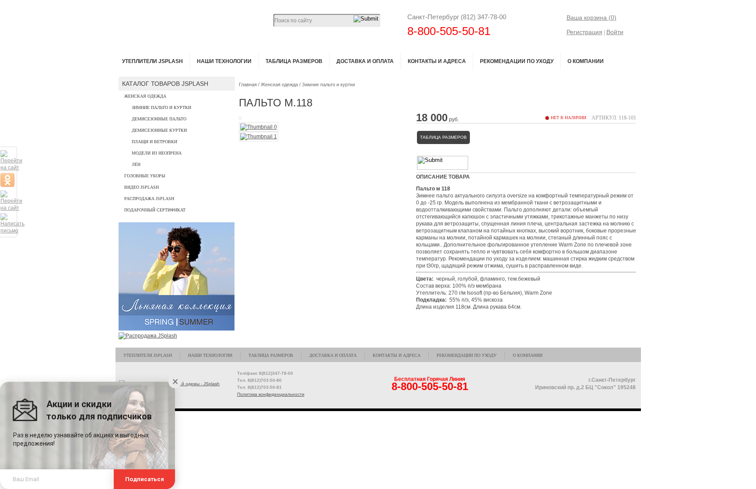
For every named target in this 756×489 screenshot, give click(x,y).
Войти (614, 31)
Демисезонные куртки (159, 130)
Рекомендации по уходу (516, 61)
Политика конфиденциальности (270, 394)
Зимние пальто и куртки (161, 107)
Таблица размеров (294, 61)
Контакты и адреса (437, 61)
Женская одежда (145, 96)
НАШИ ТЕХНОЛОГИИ (224, 61)
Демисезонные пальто (159, 118)
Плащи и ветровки (154, 141)
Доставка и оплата (365, 61)
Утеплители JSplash (152, 61)
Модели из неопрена (157, 153)
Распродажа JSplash (149, 198)
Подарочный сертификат (155, 210)
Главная (248, 84)
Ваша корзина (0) (591, 17)
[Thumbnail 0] (258, 127)
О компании (585, 61)
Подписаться (144, 479)
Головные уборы (144, 175)
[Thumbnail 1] (258, 137)
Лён (136, 164)
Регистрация (584, 31)
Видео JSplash (141, 187)
